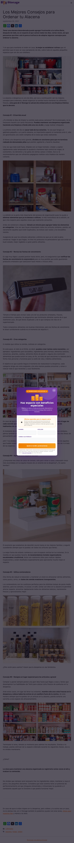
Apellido (40, 429)
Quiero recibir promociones (37, 446)
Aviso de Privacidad (26, 453)
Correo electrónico (25, 436)
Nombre (21, 429)
